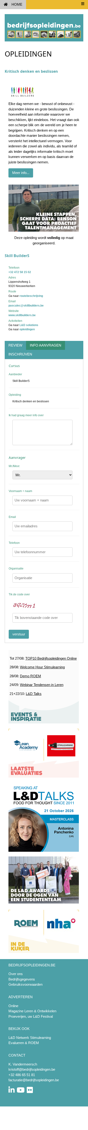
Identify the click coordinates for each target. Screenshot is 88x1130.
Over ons (15, 974)
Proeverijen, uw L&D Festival (30, 1016)
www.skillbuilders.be (22, 315)
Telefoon (14, 543)
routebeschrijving (31, 296)
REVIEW (15, 345)
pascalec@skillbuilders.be (26, 305)
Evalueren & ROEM (23, 1043)
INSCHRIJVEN (20, 354)
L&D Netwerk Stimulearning (29, 1038)
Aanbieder (15, 374)
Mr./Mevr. (14, 466)
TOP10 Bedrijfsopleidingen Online (51, 658)
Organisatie (16, 568)
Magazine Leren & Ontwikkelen (32, 1011)
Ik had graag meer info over (26, 415)
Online (13, 1006)
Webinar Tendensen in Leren (41, 685)
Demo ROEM (30, 676)
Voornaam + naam (20, 491)
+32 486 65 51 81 (21, 1075)
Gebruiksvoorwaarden (25, 984)
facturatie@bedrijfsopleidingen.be (33, 1080)
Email (12, 517)
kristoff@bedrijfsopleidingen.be (31, 1069)
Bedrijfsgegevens (21, 979)
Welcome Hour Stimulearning (42, 667)
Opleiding (15, 394)
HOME (16, 4)
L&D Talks (34, 694)
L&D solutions (28, 325)
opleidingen (27, 329)
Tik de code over (19, 594)
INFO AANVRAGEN (45, 345)
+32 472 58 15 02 (19, 272)
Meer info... (20, 173)
